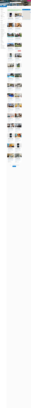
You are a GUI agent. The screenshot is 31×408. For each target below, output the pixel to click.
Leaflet (25, 19)
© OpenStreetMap (29, 19)
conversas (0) (20, 0)
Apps (12, 0)
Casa (2, 15)
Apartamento (3, 16)
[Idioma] (8, 0)
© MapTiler (26, 19)
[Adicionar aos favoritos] (13, 13)
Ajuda (9, 0)
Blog (14, 0)
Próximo (14, 166)
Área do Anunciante (25, 0)
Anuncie (28, 0)
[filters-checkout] (1, 11)
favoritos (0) (17, 0)
